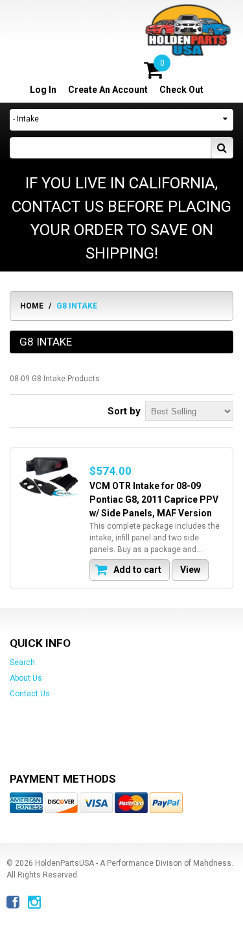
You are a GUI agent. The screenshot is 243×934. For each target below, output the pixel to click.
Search (22, 662)
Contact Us (30, 693)
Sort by (124, 411)
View (190, 569)
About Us (26, 678)
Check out (181, 89)
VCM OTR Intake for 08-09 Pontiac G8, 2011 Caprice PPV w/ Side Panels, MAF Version (153, 499)
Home (31, 305)
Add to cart (136, 569)
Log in (43, 89)
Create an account (108, 89)
